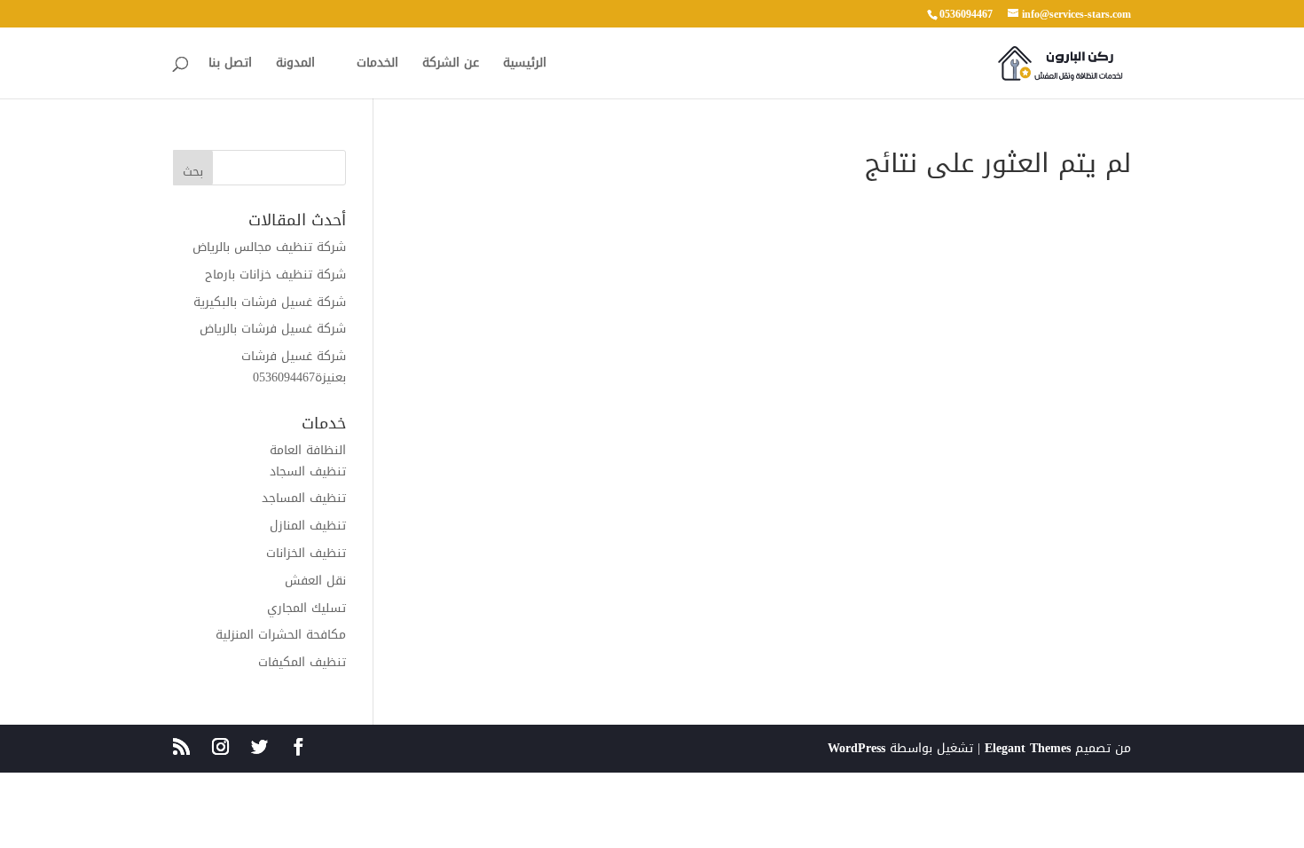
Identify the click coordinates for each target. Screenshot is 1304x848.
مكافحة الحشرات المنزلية (281, 635)
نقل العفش (315, 581)
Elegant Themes (1028, 748)
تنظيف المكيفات (302, 662)
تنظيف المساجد (304, 498)
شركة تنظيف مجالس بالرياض (269, 247)
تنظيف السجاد (308, 471)
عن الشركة (450, 66)
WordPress (856, 748)
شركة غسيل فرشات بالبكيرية (269, 302)
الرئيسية (524, 66)
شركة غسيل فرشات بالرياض (273, 329)
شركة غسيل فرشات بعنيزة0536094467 (293, 366)
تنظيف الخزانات (306, 553)
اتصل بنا (230, 66)
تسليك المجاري (306, 608)
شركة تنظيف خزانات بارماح (275, 275)
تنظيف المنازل (308, 526)
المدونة (295, 66)
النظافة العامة (308, 450)
